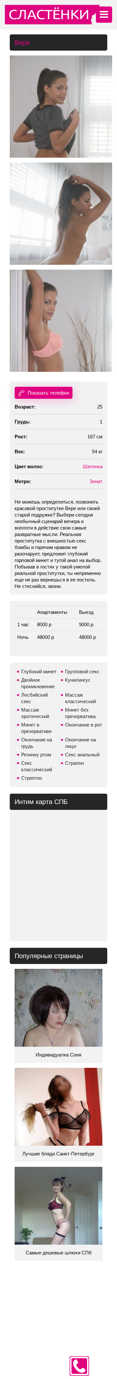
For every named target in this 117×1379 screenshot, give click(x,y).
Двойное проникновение (38, 683)
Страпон (74, 763)
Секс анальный (82, 754)
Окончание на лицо (80, 743)
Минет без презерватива (80, 713)
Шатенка (92, 466)
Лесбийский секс (34, 698)
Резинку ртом (36, 754)
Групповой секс (82, 671)
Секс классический (36, 766)
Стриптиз (31, 778)
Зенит (95, 481)
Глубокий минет (39, 671)
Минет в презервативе (36, 728)
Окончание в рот (83, 724)
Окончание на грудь (36, 743)
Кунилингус (78, 680)
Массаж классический (80, 698)
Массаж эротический (35, 713)
